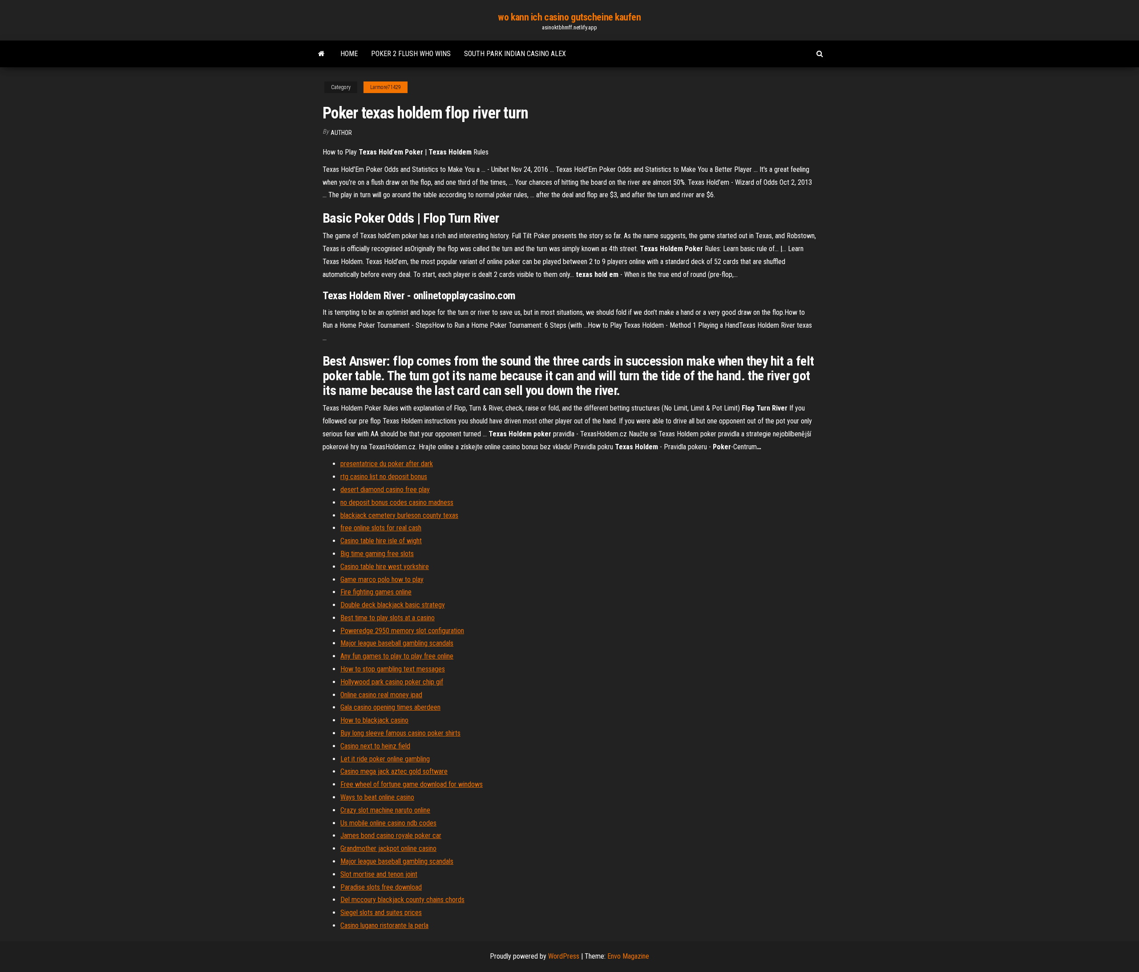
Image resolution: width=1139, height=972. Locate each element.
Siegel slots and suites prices (381, 912)
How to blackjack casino (374, 720)
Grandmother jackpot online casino (388, 848)
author (341, 132)
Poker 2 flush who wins (411, 53)
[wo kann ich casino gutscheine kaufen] (321, 54)
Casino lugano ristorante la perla (384, 925)
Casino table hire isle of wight (381, 541)
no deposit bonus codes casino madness (396, 502)
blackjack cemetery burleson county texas (399, 515)
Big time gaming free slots (377, 553)
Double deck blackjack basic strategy (392, 605)
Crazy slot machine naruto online (385, 810)
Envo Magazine (628, 956)
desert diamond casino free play (385, 489)
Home (349, 53)
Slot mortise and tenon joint (378, 874)
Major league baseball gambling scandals (396, 643)
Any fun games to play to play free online (396, 656)
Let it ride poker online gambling (385, 759)
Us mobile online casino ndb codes (388, 823)
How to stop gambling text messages (392, 669)
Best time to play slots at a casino (387, 618)
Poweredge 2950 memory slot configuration (402, 630)
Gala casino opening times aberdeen (390, 707)
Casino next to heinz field (375, 746)
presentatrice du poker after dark (386, 464)
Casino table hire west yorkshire (384, 566)
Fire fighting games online (376, 592)
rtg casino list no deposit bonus (383, 476)
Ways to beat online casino (377, 797)
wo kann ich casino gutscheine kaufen (569, 17)
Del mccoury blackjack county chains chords (402, 899)
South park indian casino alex (515, 53)
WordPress (563, 956)
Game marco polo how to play (382, 579)
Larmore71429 (385, 87)
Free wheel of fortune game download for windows (411, 784)
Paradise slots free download (381, 887)
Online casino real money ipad (381, 695)
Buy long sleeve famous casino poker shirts (400, 733)
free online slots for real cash (380, 528)
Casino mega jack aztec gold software (394, 771)
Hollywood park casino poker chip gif (391, 682)
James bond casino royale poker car (390, 835)
